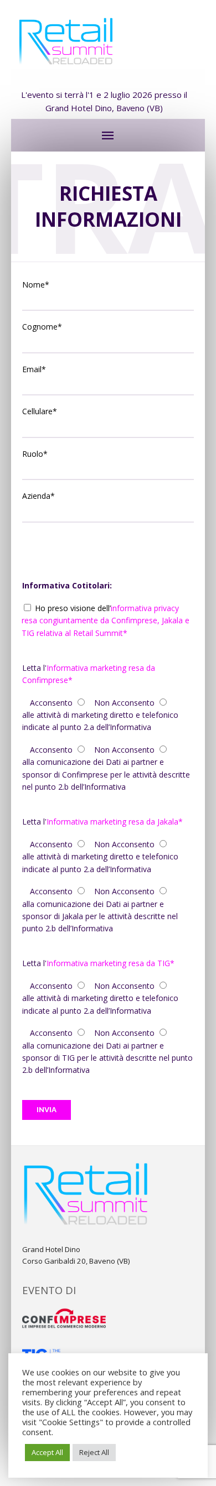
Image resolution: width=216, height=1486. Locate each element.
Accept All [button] (47, 1452)
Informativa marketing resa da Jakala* (115, 821)
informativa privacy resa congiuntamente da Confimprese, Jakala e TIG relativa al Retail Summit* (105, 620)
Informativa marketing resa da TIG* (110, 963)
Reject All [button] (94, 1452)
